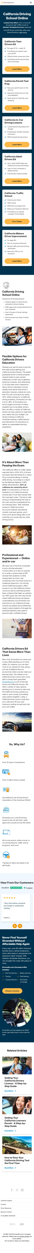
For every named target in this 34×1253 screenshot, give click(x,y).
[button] (14, 925)
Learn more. (23, 32)
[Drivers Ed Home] (8, 3)
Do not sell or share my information (17, 1241)
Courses (3, 1204)
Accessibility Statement (8, 1215)
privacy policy (25, 1236)
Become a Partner (6, 1212)
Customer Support (6, 1200)
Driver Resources (6, 1208)
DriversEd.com (8, 682)
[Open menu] (30, 2)
